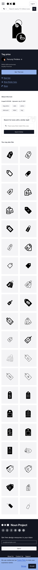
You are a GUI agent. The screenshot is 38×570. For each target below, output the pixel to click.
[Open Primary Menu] (3, 4)
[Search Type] (5, 9)
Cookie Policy (21, 560)
